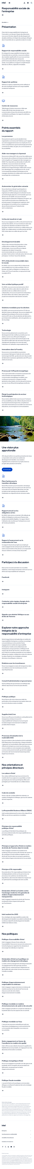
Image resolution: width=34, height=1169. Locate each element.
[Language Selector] (28, 3)
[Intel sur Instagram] (14, 1147)
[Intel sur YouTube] (11, 1147)
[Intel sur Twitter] (6, 1147)
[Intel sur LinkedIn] (8, 1147)
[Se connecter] (24, 3)
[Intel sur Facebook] (3, 1147)
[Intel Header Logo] (4, 3)
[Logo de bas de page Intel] (3, 1125)
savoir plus (17, 1158)
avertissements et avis (15, 1159)
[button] (16, 1131)
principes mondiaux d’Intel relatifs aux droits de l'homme (12, 1162)
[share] (2, 15)
